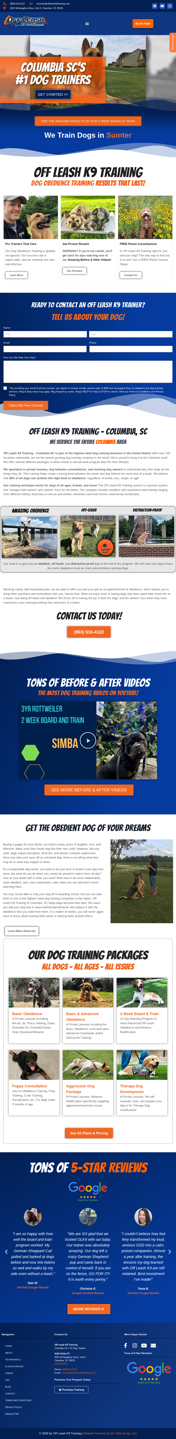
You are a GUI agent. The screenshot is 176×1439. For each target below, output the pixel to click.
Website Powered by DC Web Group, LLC (110, 1433)
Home (8, 1345)
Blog (8, 1386)
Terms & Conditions (139, 391)
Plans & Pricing (14, 1366)
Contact (10, 1393)
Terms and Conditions (18, 1400)
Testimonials (13, 1359)
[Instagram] (170, 6)
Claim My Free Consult (26, 405)
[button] (87, 23)
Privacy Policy (13, 1407)
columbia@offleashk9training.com (78, 1373)
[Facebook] (154, 6)
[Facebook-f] (125, 1345)
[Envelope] (153, 1345)
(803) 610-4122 (69, 1369)
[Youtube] (162, 6)
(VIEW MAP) (60, 1364)
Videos (9, 1373)
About (8, 1352)
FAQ (7, 1380)
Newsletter (12, 1413)
